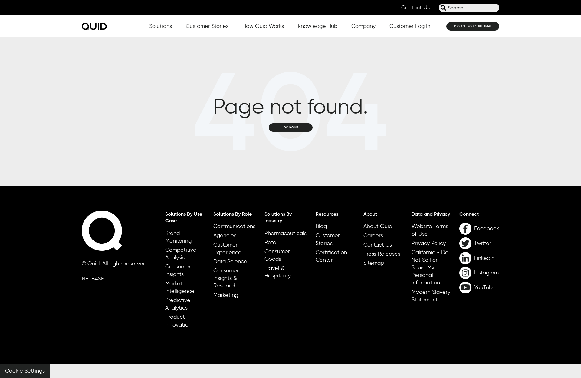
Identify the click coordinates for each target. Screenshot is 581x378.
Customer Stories (207, 26)
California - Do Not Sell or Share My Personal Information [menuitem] (430, 267)
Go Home (291, 127)
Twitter (482, 243)
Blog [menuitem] (321, 226)
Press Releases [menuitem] (381, 253)
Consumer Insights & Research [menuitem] (226, 278)
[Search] (443, 8)
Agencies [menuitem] (224, 235)
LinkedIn (484, 258)
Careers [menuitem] (373, 235)
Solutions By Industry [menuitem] (278, 217)
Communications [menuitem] (234, 226)
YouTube (485, 287)
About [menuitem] (370, 214)
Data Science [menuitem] (230, 261)
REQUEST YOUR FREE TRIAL (473, 26)
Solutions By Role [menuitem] (232, 214)
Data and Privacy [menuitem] (431, 214)
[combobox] (469, 8)
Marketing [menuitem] (225, 295)
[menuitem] (479, 214)
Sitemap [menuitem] (373, 263)
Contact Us (415, 7)
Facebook (486, 228)
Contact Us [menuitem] (377, 244)
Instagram (486, 272)
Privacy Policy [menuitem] (429, 243)
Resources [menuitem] (327, 214)
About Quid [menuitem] (377, 226)
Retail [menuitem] (271, 242)
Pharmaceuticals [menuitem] (285, 233)
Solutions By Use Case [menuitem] (183, 217)
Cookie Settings (25, 370)
